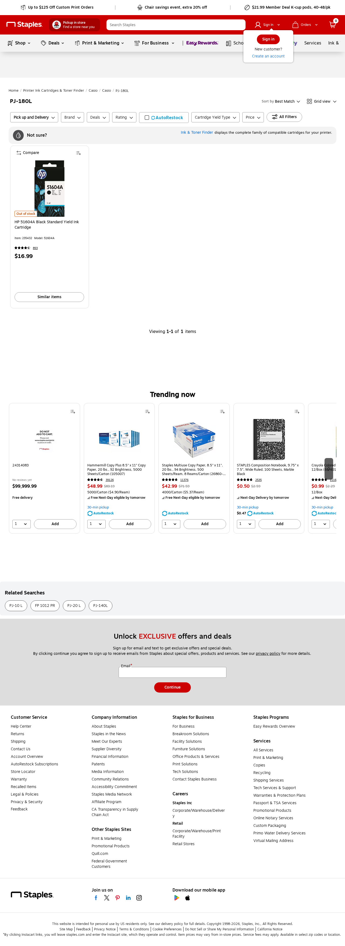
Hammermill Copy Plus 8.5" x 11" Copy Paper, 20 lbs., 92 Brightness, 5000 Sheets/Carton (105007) (116, 469)
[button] (240, 25)
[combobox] (176, 24)
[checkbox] (164, 117)
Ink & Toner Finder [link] (197, 132)
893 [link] (35, 248)
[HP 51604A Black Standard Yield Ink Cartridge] (49, 188)
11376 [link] (184, 480)
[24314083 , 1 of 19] (44, 439)
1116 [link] (333, 480)
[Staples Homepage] (24, 25)
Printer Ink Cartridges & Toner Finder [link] (53, 90)
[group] (44, 468)
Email (126, 666)
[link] (57, 7)
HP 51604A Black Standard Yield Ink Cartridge (47, 224)
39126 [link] (110, 480)
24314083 (20, 465)
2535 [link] (258, 480)
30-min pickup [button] (98, 507)
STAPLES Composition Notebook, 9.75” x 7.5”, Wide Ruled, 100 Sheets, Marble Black (268, 469)
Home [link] (14, 90)
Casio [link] (93, 90)
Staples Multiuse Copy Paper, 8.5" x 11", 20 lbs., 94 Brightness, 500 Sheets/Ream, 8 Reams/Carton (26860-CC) (192, 469)
